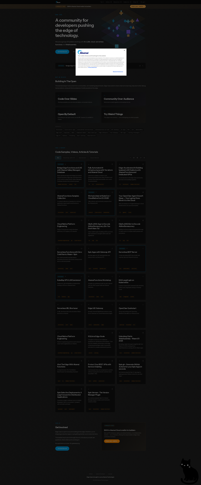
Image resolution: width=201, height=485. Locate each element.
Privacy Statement (92, 67)
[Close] (124, 50)
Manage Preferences (118, 71)
